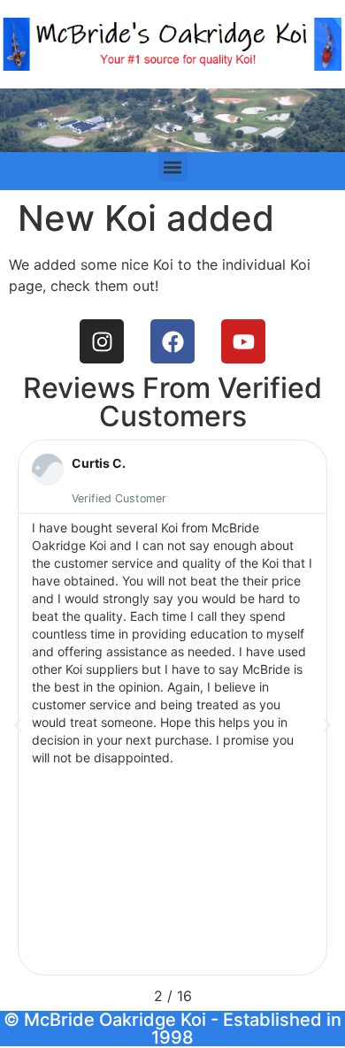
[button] (173, 166)
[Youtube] (243, 341)
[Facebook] (172, 341)
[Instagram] (102, 341)
